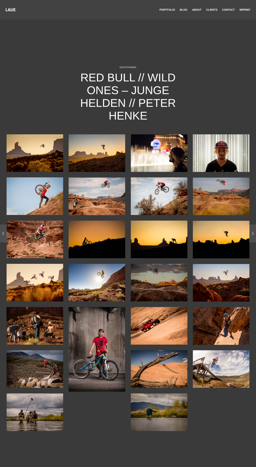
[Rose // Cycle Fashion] (252, 233)
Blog (183, 9)
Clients (211, 9)
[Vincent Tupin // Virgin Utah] (3, 233)
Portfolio (167, 9)
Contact (228, 9)
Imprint (245, 9)
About (196, 9)
